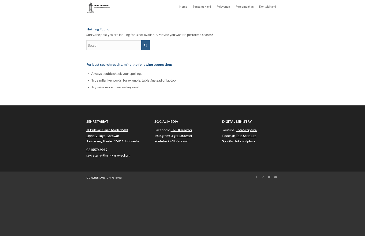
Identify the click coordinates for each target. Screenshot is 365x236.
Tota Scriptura (246, 130)
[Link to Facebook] (256, 177)
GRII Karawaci (181, 130)
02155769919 (96, 149)
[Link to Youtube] (269, 177)
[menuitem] (183, 6)
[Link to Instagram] (263, 177)
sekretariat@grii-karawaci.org (108, 155)
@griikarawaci (181, 136)
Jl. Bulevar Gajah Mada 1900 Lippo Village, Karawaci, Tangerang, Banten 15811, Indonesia (112, 135)
